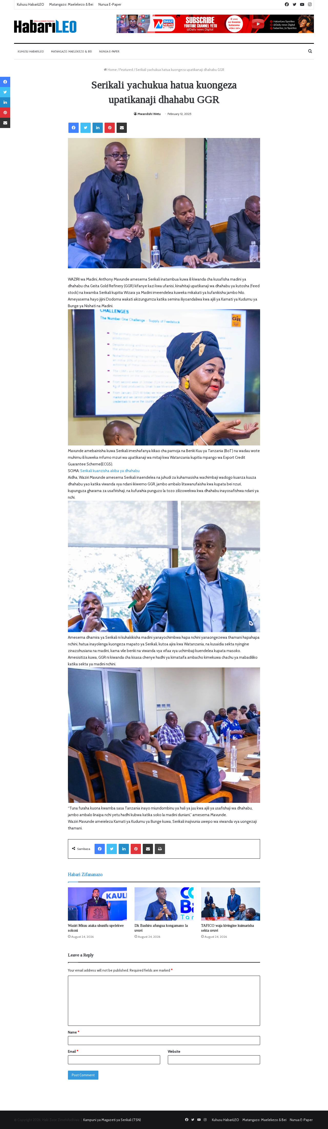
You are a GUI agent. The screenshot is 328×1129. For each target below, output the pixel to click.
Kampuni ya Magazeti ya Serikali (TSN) (112, 1120)
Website (174, 1051)
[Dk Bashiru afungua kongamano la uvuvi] (164, 904)
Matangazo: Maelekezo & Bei (71, 4)
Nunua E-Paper (109, 4)
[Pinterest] (110, 128)
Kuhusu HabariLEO (30, 4)
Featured (126, 70)
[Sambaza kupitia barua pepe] (122, 128)
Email (73, 1051)
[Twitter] (85, 128)
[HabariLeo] (45, 26)
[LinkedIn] (98, 128)
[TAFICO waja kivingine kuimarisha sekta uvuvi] (230, 904)
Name (73, 1032)
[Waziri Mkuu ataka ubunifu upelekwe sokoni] (97, 904)
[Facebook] (73, 128)
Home (112, 70)
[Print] (160, 849)
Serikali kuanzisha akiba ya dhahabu (110, 470)
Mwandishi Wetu (149, 114)
